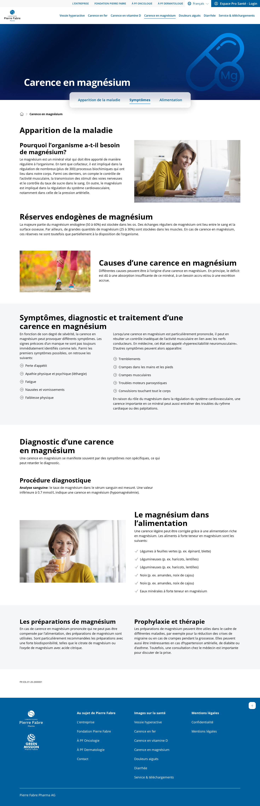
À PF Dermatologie (91, 750)
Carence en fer (145, 731)
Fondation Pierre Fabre (94, 731)
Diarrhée (140, 768)
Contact (82, 759)
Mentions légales (204, 731)
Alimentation (171, 99)
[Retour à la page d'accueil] (12, 15)
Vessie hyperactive (148, 722)
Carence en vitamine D (151, 740)
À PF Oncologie (88, 740)
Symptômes (139, 99)
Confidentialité (202, 722)
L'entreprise (85, 722)
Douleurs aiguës (146, 759)
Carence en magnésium (151, 750)
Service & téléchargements (154, 777)
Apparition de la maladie (99, 99)
